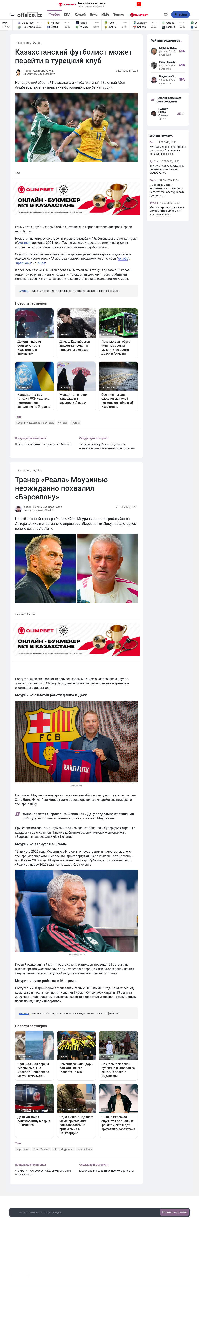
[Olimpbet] (139, 14)
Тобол (40, 263)
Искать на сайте (174, 1212)
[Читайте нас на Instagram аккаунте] (20, 1276)
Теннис (118, 14)
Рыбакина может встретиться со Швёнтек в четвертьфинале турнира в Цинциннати (167, 190)
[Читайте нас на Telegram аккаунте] (28, 1276)
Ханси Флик (85, 1149)
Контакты (88, 1318)
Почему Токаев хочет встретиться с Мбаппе (43, 444)
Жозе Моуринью (63, 1149)
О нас (74, 1318)
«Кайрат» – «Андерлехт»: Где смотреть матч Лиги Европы (43, 1172)
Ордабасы (23, 263)
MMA (105, 14)
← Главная (22, 42)
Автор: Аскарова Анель (39, 70)
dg (188, 1274)
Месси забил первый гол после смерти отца (107, 1170)
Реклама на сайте (109, 1318)
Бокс (93, 14)
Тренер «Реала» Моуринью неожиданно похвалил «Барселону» (167, 169)
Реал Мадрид (41, 1149)
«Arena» (24, 290)
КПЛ (67, 14)
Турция (75, 422)
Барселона (22, 1149)
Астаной (24, 243)
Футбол (54, 14)
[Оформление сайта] (166, 15)
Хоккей (80, 14)
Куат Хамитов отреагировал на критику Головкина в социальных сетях (168, 150)
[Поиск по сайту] (159, 14)
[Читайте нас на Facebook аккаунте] (12, 1276)
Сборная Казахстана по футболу (35, 422)
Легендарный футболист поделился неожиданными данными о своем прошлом (107, 446)
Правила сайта (133, 1318)
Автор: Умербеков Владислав (43, 506)
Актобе (123, 258)
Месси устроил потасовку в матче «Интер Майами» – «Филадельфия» (167, 211)
